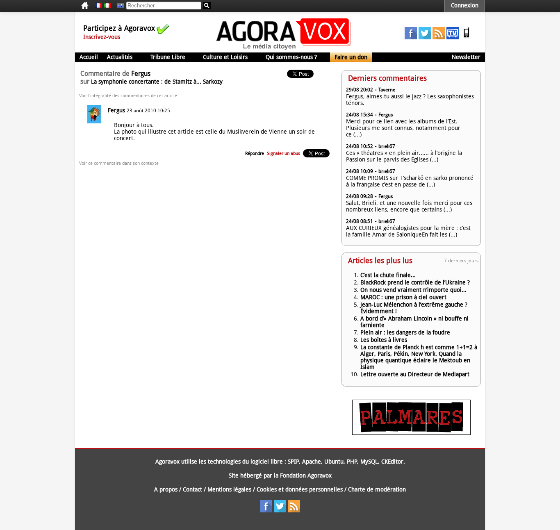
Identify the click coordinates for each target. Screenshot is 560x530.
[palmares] (411, 433)
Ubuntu (334, 461)
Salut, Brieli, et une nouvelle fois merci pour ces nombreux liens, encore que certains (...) (409, 206)
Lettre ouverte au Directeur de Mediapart (414, 374)
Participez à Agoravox (119, 28)
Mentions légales (229, 489)
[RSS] (439, 37)
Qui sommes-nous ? (291, 57)
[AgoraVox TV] (452, 37)
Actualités (119, 57)
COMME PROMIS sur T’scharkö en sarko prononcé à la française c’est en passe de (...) (409, 181)
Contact (192, 489)
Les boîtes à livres (383, 340)
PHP (352, 461)
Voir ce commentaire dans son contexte (119, 163)
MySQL (369, 461)
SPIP (293, 461)
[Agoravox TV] (118, 6)
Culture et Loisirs (225, 57)
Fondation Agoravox (306, 475)
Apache (311, 461)
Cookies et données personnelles (300, 489)
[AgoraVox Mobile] (466, 37)
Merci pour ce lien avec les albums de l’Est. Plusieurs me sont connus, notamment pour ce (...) (403, 128)
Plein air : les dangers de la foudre (405, 332)
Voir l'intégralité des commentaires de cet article (128, 95)
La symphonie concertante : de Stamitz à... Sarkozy (157, 81)
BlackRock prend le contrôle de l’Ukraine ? (415, 282)
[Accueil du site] (284, 49)
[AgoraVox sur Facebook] (411, 37)
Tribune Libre (167, 57)
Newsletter (466, 57)
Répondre (254, 153)
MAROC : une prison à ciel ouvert (403, 297)
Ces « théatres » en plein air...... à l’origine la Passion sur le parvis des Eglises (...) (404, 156)
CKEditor (392, 461)
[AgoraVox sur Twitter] (425, 37)
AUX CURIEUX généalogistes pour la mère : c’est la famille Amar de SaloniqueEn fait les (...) (408, 231)
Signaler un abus (283, 153)
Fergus (116, 110)
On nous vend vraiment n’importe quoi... (413, 290)
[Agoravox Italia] (107, 6)
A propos (166, 489)
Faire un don (351, 57)
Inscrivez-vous (101, 37)
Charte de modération (377, 489)
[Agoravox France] (98, 6)
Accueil (89, 57)
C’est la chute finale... (388, 275)
